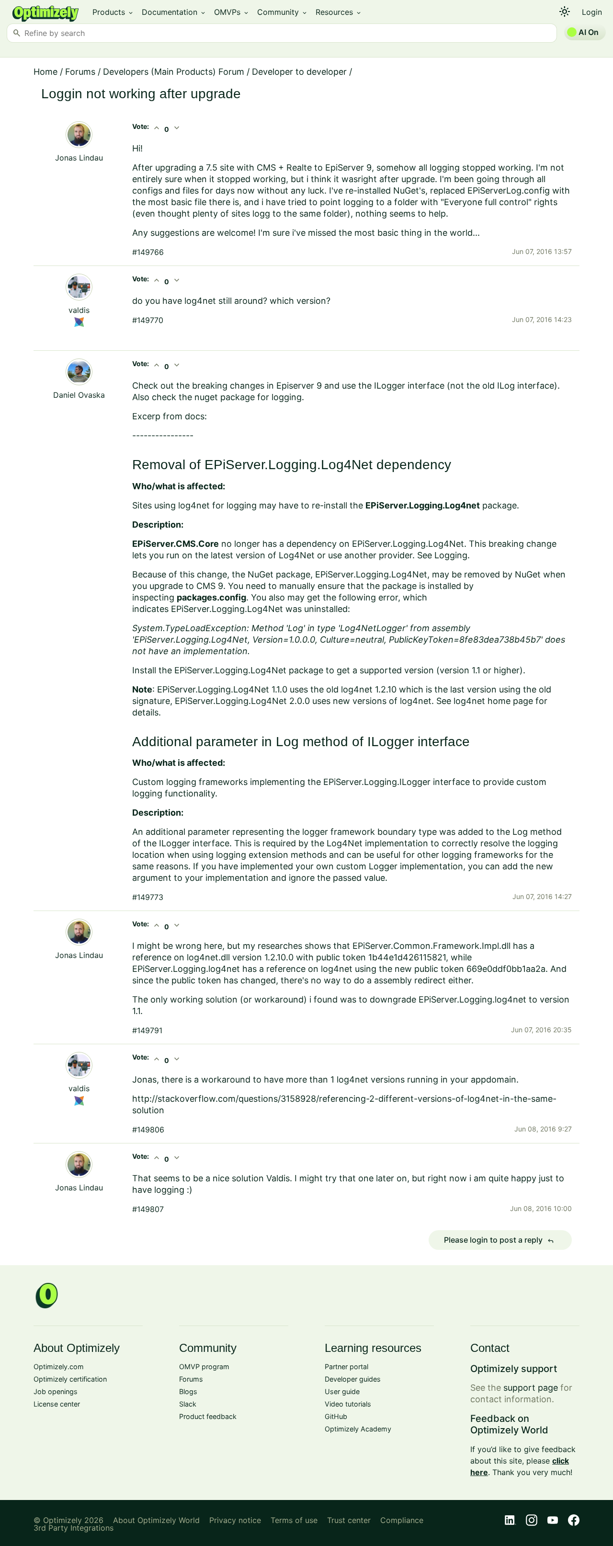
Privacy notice (235, 1520)
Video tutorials (348, 1404)
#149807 (148, 1209)
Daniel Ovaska (79, 395)
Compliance (401, 1520)
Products (113, 12)
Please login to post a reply (499, 1240)
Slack (187, 1404)
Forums (80, 72)
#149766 (148, 252)
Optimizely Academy (358, 1429)
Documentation (174, 12)
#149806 (148, 1129)
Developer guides (353, 1379)
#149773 (147, 897)
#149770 (147, 320)
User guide (342, 1391)
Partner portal (346, 1366)
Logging (450, 555)
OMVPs (232, 12)
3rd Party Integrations (74, 1528)
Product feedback (208, 1416)
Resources (339, 12)
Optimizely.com (59, 1366)
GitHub (336, 1416)
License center (57, 1404)
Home (45, 72)
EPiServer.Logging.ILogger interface (396, 782)
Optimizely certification (70, 1379)
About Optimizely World (156, 1520)
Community (282, 12)
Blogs (188, 1391)
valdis (79, 310)
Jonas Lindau (79, 157)
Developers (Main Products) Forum (173, 72)
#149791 (147, 1030)
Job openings (56, 1391)
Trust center (349, 1520)
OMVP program (204, 1366)
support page (530, 1388)
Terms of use (294, 1520)
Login (592, 12)
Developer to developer (299, 72)
